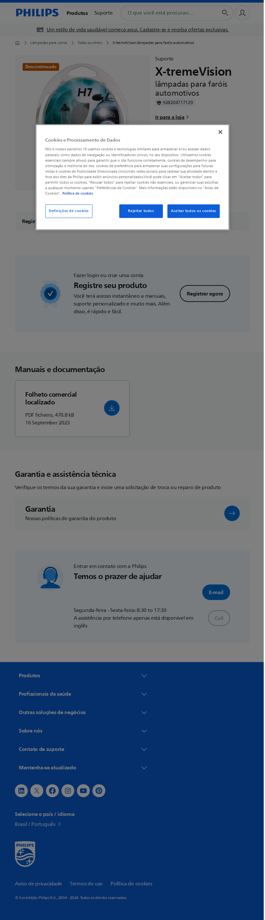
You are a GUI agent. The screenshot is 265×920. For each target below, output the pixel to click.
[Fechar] (218, 132)
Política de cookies (75, 193)
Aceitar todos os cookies (191, 211)
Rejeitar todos (139, 211)
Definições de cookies (67, 211)
